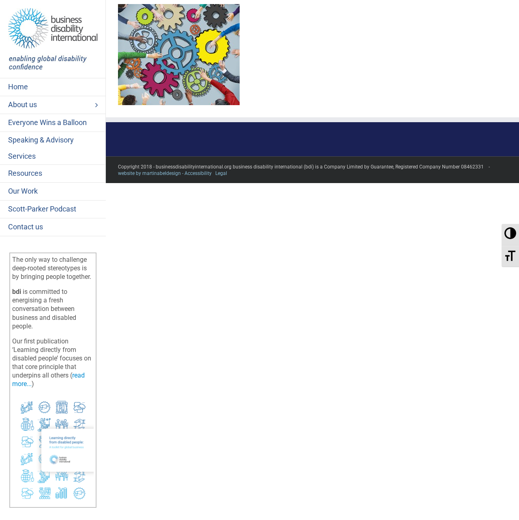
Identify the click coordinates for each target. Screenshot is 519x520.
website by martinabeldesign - (150, 173)
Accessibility (198, 173)
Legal (221, 173)
